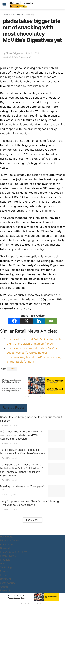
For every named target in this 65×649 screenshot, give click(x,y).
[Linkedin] (39, 321)
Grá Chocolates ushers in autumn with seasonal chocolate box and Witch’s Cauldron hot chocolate (22, 435)
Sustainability (7, 582)
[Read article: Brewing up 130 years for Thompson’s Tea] (56, 491)
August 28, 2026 (9, 425)
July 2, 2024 (32, 53)
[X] (26, 321)
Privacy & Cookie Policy (13, 551)
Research (5, 590)
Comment (5, 578)
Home (5, 14)
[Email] (51, 321)
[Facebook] (14, 321)
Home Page (6, 536)
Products (29, 14)
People (4, 575)
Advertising (6, 544)
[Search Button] (60, 4)
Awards (4, 586)
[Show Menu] (4, 4)
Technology (6, 567)
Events (4, 571)
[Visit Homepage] (22, 4)
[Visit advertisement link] (32, 381)
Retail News (17, 14)
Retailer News (8, 555)
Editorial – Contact (10, 540)
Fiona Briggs (13, 53)
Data (2, 563)
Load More (32, 520)
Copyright (5, 548)
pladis (12, 368)
